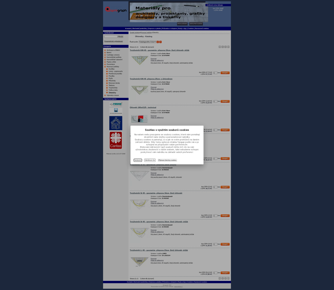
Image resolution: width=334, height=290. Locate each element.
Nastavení (137, 160)
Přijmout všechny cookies (167, 160)
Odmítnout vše (150, 160)
